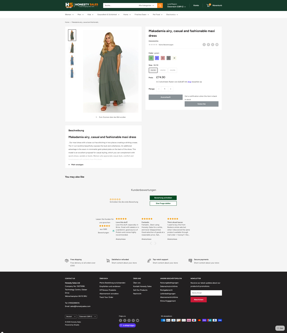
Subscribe (202, 104)
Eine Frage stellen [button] (163, 203)
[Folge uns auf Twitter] (124, 320)
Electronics (170, 14)
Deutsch (69, 316)
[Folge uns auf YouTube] (137, 320)
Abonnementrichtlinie (169, 297)
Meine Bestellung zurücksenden (112, 283)
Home (125, 14)
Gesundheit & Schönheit (107, 14)
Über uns (136, 283)
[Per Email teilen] (217, 44)
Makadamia (153, 41)
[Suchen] (160, 5)
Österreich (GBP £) (85, 316)
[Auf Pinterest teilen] (208, 44)
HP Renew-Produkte (108, 290)
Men (79, 14)
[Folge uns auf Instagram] (129, 320)
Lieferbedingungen (167, 294)
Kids (89, 14)
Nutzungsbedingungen (169, 283)
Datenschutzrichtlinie (169, 286)
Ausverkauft (166, 97)
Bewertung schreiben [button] (163, 198)
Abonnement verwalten (109, 294)
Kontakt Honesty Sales (142, 286)
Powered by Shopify (72, 325)
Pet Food (156, 14)
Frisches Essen (140, 14)
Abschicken (198, 300)
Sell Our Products (140, 290)
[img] (104, 226)
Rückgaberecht (166, 290)
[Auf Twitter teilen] (212, 44)
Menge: (152, 89)
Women (68, 14)
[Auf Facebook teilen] (204, 44)
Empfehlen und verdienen (110, 286)
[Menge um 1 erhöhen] (170, 89)
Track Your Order (106, 297)
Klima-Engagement (168, 301)
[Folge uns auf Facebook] (120, 320)
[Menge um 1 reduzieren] (158, 89)
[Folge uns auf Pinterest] (133, 320)
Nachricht (137, 294)
